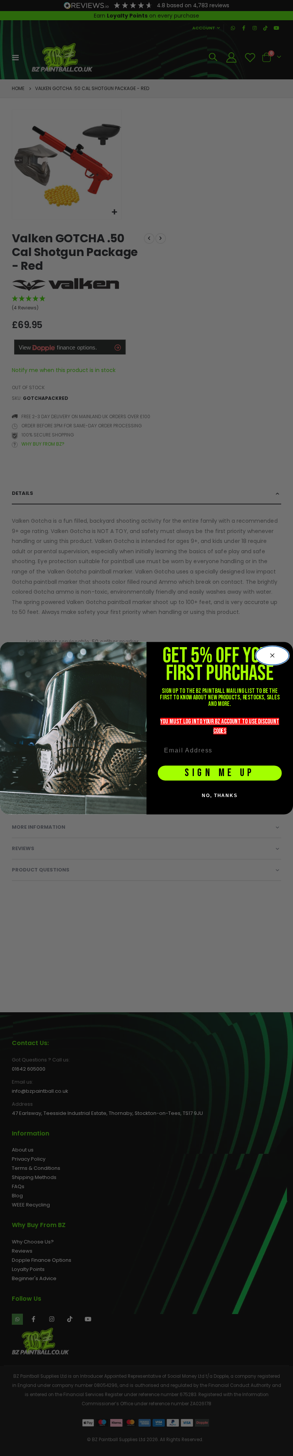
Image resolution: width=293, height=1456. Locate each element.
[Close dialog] (273, 655)
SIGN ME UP (220, 772)
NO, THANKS (220, 795)
